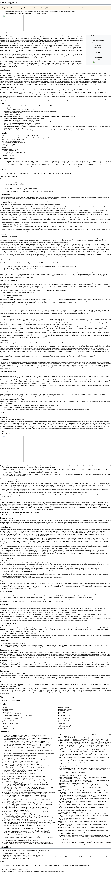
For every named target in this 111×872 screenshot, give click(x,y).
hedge (69, 469)
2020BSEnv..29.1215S (32, 833)
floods (32, 594)
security (42, 48)
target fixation (100, 100)
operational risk (82, 466)
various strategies (18, 472)
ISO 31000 (16, 173)
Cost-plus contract (6, 712)
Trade (98, 59)
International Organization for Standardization (37, 47)
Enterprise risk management (16, 419)
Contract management (13, 481)
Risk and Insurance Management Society (50, 852)
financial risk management (102, 426)
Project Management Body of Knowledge (63, 90)
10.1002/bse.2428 (45, 833)
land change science (86, 599)
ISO (33, 744)
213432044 (20, 834)
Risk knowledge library (8, 852)
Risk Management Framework (10, 718)
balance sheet (95, 466)
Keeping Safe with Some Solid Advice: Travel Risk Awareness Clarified (84, 841)
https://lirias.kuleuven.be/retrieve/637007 (14, 786)
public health (3, 50)
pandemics (49, 677)
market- (66, 466)
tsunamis (42, 677)
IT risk (1, 628)
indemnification (50, 489)
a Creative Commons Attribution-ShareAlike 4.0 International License (34, 871)
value (7, 138)
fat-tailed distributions (80, 163)
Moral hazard (5, 721)
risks (38, 35)
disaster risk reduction (13, 597)
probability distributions (6, 163)
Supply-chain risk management (66, 725)
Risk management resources (9, 850)
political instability (67, 37)
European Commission (20, 507)
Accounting (98, 38)
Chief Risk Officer (57, 65)
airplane (85, 310)
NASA (21, 32)
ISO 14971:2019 (77, 533)
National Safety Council (8, 723)
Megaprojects (3, 583)
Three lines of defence (64, 726)
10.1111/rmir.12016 (11, 772)
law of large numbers (40, 163)
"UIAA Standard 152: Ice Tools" (68, 801)
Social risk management (64, 721)
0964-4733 (10, 834)
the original (51, 818)
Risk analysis (3, 405)
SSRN (28, 776)
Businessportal (100, 62)
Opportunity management (75, 94)
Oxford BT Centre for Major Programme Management (74, 783)
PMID (33, 818)
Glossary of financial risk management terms (13, 855)
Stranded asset (62, 723)
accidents (60, 38)
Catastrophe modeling (7, 709)
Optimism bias (6, 725)
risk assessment (43, 385)
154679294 (23, 772)
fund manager (18, 467)
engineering (48, 48)
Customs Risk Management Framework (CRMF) (85, 750)
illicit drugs (90, 502)
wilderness (29, 607)
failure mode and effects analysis (78, 545)
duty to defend (76, 489)
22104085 (37, 818)
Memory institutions (7, 512)
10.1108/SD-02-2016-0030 (38, 843)
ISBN (25, 736)
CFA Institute (31, 758)
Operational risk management (17, 643)
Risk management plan (15, 374)
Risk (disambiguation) (17, 11)
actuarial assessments (77, 48)
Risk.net (27, 853)
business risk (16, 426)
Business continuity (7, 707)
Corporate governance (98, 42)
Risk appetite (61, 712)
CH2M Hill (9, 489)
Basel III (105, 469)
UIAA (93, 608)
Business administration (98, 36)
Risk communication (14, 700)
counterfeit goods (100, 502)
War (28, 365)
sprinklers (70, 319)
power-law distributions (100, 163)
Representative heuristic (64, 710)
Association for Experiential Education (54, 610)
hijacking (98, 310)
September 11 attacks (64, 507)
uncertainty (14, 142)
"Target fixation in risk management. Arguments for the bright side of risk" (23, 780)
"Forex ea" (7, 775)
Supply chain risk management (17, 673)
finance (9, 466)
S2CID (18, 772)
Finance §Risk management (49, 467)
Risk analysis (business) (42, 11)
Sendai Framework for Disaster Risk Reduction (74, 595)
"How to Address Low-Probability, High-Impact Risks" (29, 803)
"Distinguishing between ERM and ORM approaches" (39, 839)
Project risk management (15, 560)
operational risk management (88, 426)
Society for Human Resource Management (26, 755)
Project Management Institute (59, 45)
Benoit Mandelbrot (5, 161)
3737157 (33, 776)
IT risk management (14, 625)
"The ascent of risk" (9, 778)
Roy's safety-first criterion (64, 718)
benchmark (56, 472)
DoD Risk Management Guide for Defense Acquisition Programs (19, 856)
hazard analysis (52, 545)
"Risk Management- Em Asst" (12, 776)
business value (9, 475)
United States (15, 509)
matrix (12, 229)
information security (64, 628)
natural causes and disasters (70, 38)
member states (11, 506)
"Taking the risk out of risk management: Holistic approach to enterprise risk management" (27, 842)
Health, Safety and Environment (18, 324)
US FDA (8, 533)
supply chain (34, 675)
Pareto (90, 163)
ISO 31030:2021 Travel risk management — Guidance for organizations (85, 831)
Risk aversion (61, 713)
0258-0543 (51, 843)
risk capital (87, 469)
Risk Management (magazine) (68, 11)
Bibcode (24, 833)
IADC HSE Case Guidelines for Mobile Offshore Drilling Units (20, 821)
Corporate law (98, 45)
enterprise (69, 421)
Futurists (76, 221)
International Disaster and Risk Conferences (57, 597)
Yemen (7, 509)
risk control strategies (14, 299)
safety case (46, 652)
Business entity (97, 40)
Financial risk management (16, 433)
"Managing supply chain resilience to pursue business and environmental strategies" (28, 830)
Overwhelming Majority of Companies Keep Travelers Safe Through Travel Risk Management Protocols (85, 835)
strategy (87, 320)
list (102, 40)
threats (36, 37)
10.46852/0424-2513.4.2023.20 (27, 810)
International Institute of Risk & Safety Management (15, 717)
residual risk (69, 324)
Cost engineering (6, 710)
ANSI (71, 608)
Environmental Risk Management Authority (13, 715)
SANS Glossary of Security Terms (69, 824)
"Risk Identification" (9, 790)
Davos (72, 597)
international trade (49, 502)
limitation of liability (44, 492)
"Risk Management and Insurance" (13, 773)
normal (101, 161)
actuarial (16, 47)
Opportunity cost (44, 82)
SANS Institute (98, 635)
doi (5, 772)
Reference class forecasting (65, 709)
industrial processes (56, 48)
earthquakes (38, 594)
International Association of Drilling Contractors (52, 654)
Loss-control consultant (8, 720)
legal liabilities (48, 38)
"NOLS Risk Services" (66, 812)
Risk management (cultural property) (18, 514)
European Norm (6, 610)
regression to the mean (25, 163)
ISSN (5, 834)
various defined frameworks (89, 423)
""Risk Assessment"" (45, 759)
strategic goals (52, 426)
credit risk (54, 38)
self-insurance (56, 362)
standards (19, 45)
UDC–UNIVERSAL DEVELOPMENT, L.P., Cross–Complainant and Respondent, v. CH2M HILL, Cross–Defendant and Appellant (84, 741)
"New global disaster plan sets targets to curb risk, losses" (91, 795)
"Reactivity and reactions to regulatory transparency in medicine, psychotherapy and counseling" (29, 815)
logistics (33, 678)
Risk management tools (64, 715)
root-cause (35, 40)
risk (13, 111)
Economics (98, 50)
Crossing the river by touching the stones (12, 713)
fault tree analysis (61, 545)
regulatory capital (22, 471)
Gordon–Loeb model (63, 728)
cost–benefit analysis (27, 277)
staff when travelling (48, 684)
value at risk (23, 469)
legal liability (63, 310)
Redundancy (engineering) (65, 707)
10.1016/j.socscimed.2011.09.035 (22, 818)
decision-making (13, 141)
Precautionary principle (8, 728)
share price (24, 475)
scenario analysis (26, 219)
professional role (7, 60)
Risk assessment (13, 236)
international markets (56, 37)
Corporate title (98, 47)
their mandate (46, 472)
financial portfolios (67, 48)
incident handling (20, 635)
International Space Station (57, 32)
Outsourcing (3, 331)
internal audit (66, 65)
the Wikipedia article (24, 865)
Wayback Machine (32, 825)
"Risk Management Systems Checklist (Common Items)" (18, 795)
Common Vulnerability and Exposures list (15, 796)
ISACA (2, 633)
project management (34, 48)
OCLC (44, 837)
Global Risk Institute (43, 850)
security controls (39, 387)
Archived (40, 822)
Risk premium (61, 717)
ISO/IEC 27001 (11, 385)
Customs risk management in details (82, 753)
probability (72, 79)
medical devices (6, 529)
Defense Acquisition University (28, 301)
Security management (63, 720)
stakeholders (24, 184)
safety (10, 50)
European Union (52, 504)
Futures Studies (56, 221)
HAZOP (2, 546)
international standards (86, 684)
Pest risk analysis (6, 726)
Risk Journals (5, 853)
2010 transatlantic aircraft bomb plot (87, 507)
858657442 (50, 837)
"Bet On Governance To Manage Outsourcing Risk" (27, 827)
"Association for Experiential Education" (70, 810)
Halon (41, 320)
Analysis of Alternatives (42, 564)
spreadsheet (43, 548)
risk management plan (62, 242)
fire (87, 319)
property (47, 310)
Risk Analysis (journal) (39, 13)
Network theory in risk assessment (18, 657)
